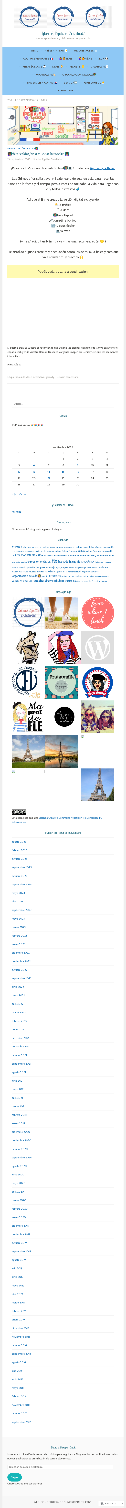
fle (54, 561)
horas (21, 567)
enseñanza (74, 555)
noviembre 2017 (21, 1404)
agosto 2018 (19, 1362)
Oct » (22, 494)
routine (78, 576)
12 (19, 471)
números (94, 571)
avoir (61, 547)
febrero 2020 (20, 1208)
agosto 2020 (19, 1166)
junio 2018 (17, 1379)
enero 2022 (18, 1029)
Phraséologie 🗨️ (34, 66)
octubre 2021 (19, 1055)
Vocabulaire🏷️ (45, 74)
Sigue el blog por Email (63, 1447)
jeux (42, 567)
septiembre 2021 (21, 1063)
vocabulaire (41, 581)
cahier (79, 546)
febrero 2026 (19, 850)
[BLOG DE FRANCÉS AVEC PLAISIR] (64, 648)
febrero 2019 (19, 1311)
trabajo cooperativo (96, 576)
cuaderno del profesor (44, 551)
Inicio (35, 50)
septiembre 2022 (22, 978)
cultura (58, 551)
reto (72, 576)
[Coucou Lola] (64, 717)
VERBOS (24, 581)
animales (44, 547)
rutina (85, 576)
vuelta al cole (72, 580)
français (74, 561)
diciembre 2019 (20, 1225)
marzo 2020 (19, 1200)
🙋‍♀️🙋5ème (66, 58)
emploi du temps (61, 555)
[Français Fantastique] (97, 683)
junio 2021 (17, 1080)
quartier (45, 576)
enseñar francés (107, 555)
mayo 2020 (18, 1183)
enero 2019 (18, 1319)
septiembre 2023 (22, 910)
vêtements (85, 581)
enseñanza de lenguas (89, 555)
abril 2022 (17, 1003)
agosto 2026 (19, 841)
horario (15, 567)
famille (48, 562)
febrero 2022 (19, 1021)
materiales (23, 572)
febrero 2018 (19, 1396)
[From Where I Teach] (97, 614)
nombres (72, 571)
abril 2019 (17, 1294)
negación (58, 571)
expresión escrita (19, 562)
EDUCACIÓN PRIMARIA (29, 555)
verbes (16, 580)
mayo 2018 (18, 1387)
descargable (107, 551)
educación (48, 555)
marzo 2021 (18, 1106)
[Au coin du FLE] (97, 648)
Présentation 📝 (56, 50)
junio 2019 (17, 1276)
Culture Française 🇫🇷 (38, 58)
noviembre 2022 (21, 961)
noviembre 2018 (21, 1336)
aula (23, 377)
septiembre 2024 (22, 884)
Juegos (64, 567)
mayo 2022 (18, 995)
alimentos (27, 547)
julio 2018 (17, 1370)
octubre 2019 (19, 1242)
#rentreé (17, 546)
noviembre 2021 (21, 1046)
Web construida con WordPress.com (63, 1502)
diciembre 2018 (20, 1328)
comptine (21, 551)
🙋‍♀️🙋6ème (85, 58)
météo (41, 572)
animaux (51, 547)
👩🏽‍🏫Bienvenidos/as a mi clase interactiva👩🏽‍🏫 (38, 153)
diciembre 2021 (20, 1038)
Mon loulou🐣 (94, 82)
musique (33, 571)
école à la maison (99, 581)
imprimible (29, 567)
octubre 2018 (19, 1345)
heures (108, 562)
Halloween (99, 562)
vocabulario (57, 580)
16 (78, 471)
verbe (106, 576)
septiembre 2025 (22, 867)
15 (63, 471)
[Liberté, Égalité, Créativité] (28, 614)
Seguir (14, 1477)
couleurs (30, 551)
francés (63, 561)
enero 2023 (18, 944)
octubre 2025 (19, 858)
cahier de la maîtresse (92, 547)
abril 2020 (18, 1191)
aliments (35, 547)
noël (78, 571)
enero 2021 (18, 1123)
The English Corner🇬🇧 (42, 82)
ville (31, 581)
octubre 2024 (19, 876)
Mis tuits (16, 511)
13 (34, 471)
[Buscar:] (63, 403)
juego (56, 567)
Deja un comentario (67, 377)
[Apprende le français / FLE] (61, 752)
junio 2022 (18, 986)
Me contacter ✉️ (86, 50)
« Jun (14, 494)
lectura (71, 568)
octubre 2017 (19, 1413)
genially (50, 377)
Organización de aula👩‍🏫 (79, 74)
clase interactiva (35, 377)
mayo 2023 (18, 918)
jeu (38, 567)
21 (49, 478)
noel (65, 571)
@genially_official (102, 168)
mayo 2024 (18, 893)
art (57, 547)
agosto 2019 (19, 1259)
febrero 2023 (19, 935)
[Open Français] (28, 752)
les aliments (104, 567)
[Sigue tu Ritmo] (61, 614)
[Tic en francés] (97, 785)
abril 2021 (17, 1097)
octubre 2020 (20, 1149)
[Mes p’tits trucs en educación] (97, 717)
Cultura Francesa (69, 551)
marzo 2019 (18, 1302)
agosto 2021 (19, 1072)
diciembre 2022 (21, 952)
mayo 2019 (18, 1285)
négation (86, 571)
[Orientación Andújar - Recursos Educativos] (28, 648)
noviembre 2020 (21, 1140)
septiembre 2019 (21, 1251)
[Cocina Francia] (97, 751)
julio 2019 (17, 1268)
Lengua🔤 (70, 82)
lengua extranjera (89, 567)
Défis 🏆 (57, 66)
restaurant (66, 576)
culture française (93, 551)
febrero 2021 (19, 1114)
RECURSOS (55, 576)
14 (48, 471)
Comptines (65, 90)
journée (49, 567)
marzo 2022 (19, 1012)
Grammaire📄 (100, 66)
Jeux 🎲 (103, 58)
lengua (78, 567)
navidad (49, 571)
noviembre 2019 (21, 1234)
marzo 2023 (19, 927)
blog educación (69, 547)
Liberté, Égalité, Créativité (63, 33)
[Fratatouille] (61, 683)
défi (14, 555)
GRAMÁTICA (87, 561)
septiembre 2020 (22, 1157)
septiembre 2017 (21, 1422)
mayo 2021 (18, 1089)
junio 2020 (18, 1174)
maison (15, 572)
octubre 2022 (19, 969)
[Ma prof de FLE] (28, 717)
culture (82, 550)
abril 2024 (17, 901)
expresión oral (36, 561)
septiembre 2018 (21, 1353)
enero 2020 (19, 1217)
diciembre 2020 (21, 1131)
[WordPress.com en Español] (28, 786)
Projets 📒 (77, 66)
